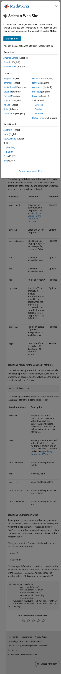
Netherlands (38, 78)
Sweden (36, 96)
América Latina (10, 58)
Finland (7, 96)
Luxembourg (9, 113)
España (7, 91)
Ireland (6, 105)
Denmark (7, 83)
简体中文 (10, 147)
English (38, 109)
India (5, 134)
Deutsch (39, 105)
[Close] (56, 6)
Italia (5, 109)
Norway (36, 83)
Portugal (36, 91)
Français (39, 113)
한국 (5, 160)
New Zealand (9, 138)
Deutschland (9, 87)
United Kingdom (40, 118)
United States (9, 66)
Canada (7, 62)
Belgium (7, 78)
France (6, 100)
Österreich (37, 87)
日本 (5, 156)
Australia (7, 130)
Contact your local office (30, 171)
